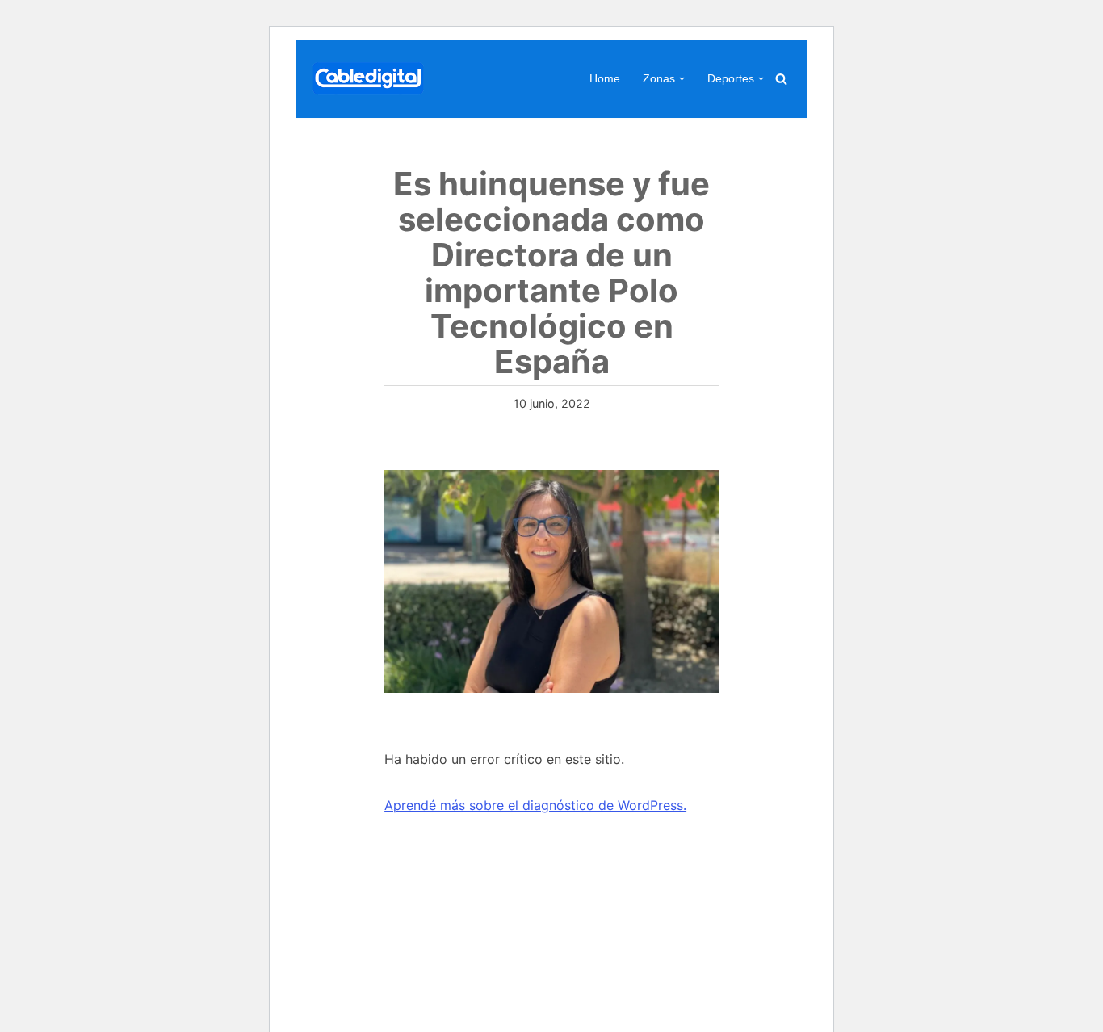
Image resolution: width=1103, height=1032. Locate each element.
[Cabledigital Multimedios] (368, 78)
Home (604, 78)
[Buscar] (781, 79)
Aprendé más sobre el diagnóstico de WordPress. (535, 805)
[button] (682, 79)
